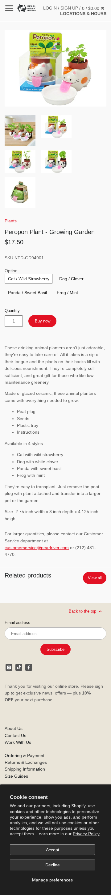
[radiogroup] (29, 279)
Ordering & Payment (24, 755)
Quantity (12, 311)
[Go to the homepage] (26, 8)
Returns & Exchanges (26, 762)
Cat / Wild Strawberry (28, 278)
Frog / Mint (67, 292)
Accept (52, 849)
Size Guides (16, 776)
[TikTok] (18, 667)
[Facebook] (28, 667)
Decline (52, 864)
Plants (11, 220)
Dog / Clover (71, 278)
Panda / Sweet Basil (27, 292)
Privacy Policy (86, 833)
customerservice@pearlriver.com (37, 547)
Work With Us (18, 742)
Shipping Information (25, 769)
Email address (17, 623)
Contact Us (15, 735)
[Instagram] (9, 667)
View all (95, 578)
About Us (14, 728)
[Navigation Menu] (9, 8)
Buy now (42, 321)
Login (50, 8)
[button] (55, 68)
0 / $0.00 (91, 8)
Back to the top (83, 611)
